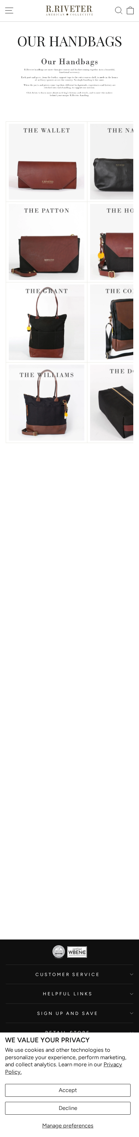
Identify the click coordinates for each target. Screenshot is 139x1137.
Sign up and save (68, 1013)
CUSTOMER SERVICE (68, 974)
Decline (68, 1108)
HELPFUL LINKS (68, 993)
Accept (68, 1090)
